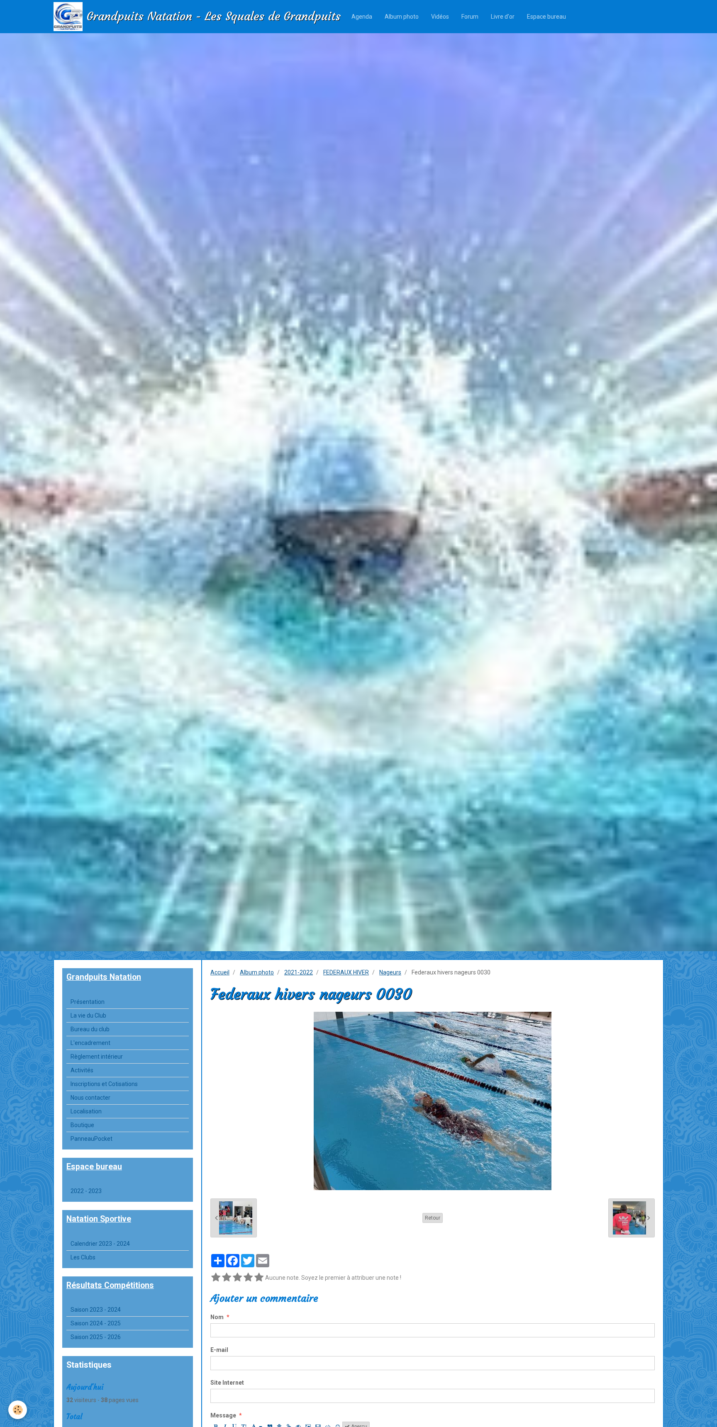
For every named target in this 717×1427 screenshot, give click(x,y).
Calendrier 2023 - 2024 (100, 1243)
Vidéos (440, 16)
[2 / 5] (226, 1277)
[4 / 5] (248, 1277)
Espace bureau (546, 16)
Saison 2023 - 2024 (96, 1309)
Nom (217, 1317)
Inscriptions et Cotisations (104, 1084)
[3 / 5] (237, 1277)
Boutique (82, 1125)
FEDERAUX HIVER (346, 972)
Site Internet (227, 1382)
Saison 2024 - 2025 (96, 1323)
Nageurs (390, 972)
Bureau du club (90, 1029)
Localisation (86, 1111)
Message (223, 1415)
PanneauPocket (91, 1138)
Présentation (88, 1001)
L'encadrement (90, 1043)
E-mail (219, 1350)
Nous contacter (90, 1097)
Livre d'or (503, 16)
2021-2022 (298, 972)
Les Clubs (83, 1257)
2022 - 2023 (86, 1191)
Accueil (219, 972)
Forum (469, 16)
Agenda (361, 16)
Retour (432, 1218)
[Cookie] (17, 1409)
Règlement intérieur (97, 1056)
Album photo (402, 16)
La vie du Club (88, 1015)
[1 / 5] (215, 1277)
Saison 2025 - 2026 (96, 1337)
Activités (82, 1070)
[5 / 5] (258, 1277)
